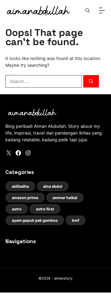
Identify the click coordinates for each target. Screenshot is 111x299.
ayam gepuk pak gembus (35, 220)
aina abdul (52, 186)
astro (17, 209)
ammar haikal (65, 197)
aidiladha (20, 186)
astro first (45, 209)
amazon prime (25, 197)
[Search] (91, 81)
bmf (75, 220)
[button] (87, 10)
